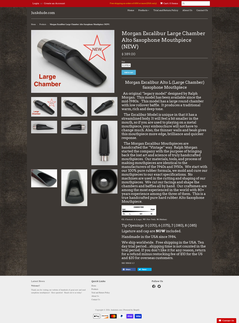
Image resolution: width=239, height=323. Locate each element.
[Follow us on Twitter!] (160, 287)
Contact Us (202, 10)
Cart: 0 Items (170, 3)
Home (131, 10)
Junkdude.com (43, 13)
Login (36, 3)
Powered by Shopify (132, 309)
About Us (187, 10)
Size (123, 61)
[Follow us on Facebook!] (154, 287)
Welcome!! (35, 285)
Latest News (38, 281)
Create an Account (54, 3)
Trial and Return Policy (165, 10)
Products (143, 10)
